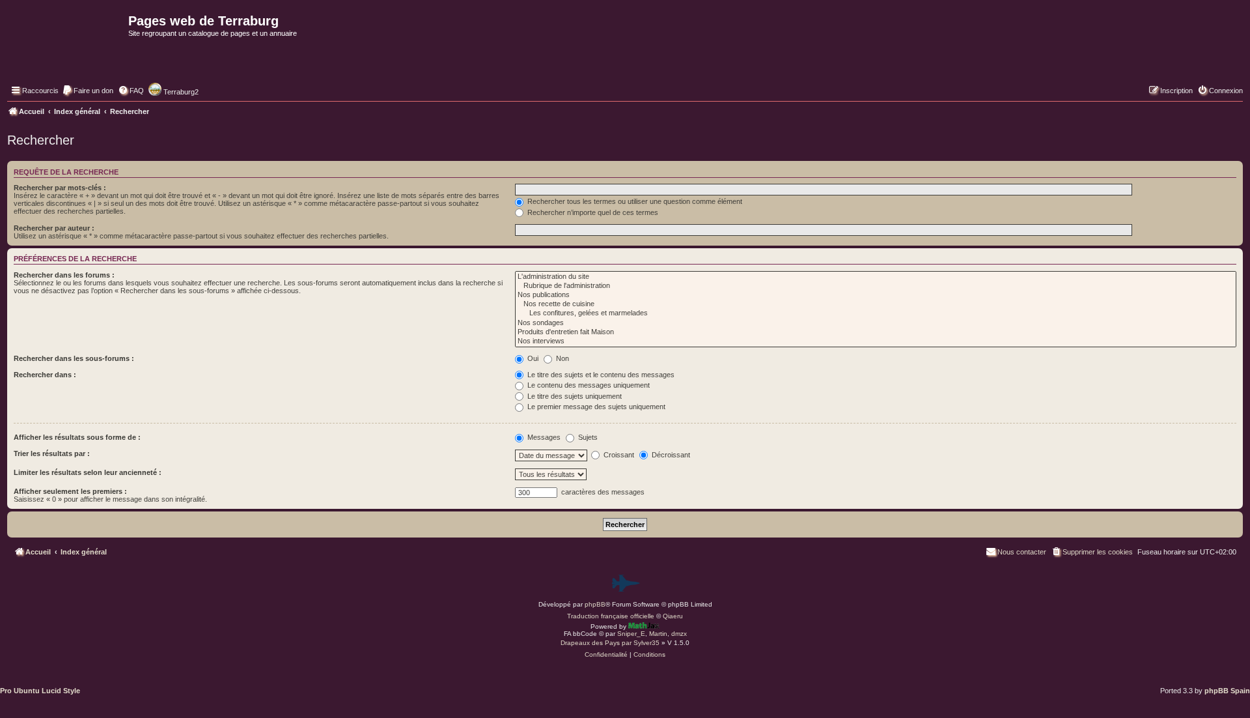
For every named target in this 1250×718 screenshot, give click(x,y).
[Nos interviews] (875, 341)
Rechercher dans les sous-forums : (74, 358)
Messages (543, 437)
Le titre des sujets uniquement (573, 396)
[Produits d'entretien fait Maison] (875, 332)
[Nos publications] (875, 295)
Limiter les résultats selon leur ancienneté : (87, 472)
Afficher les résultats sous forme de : (77, 437)
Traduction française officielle (610, 616)
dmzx (679, 633)
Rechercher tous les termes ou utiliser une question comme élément (633, 201)
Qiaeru (673, 616)
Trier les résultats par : (52, 453)
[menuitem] (87, 90)
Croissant (618, 455)
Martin (658, 633)
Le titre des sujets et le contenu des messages (599, 375)
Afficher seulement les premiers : (70, 491)
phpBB (595, 604)
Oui (531, 358)
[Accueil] (66, 49)
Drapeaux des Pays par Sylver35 (610, 642)
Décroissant (670, 455)
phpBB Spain (1227, 691)
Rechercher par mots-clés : (60, 188)
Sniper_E (631, 633)
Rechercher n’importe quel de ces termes (591, 212)
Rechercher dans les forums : (64, 275)
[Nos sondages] (875, 323)
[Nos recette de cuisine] (875, 304)
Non (561, 358)
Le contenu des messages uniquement (587, 385)
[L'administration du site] (875, 276)
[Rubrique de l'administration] (875, 286)
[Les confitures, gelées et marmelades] (875, 313)
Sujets (587, 437)
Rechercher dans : (45, 375)
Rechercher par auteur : (54, 228)
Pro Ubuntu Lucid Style (40, 691)
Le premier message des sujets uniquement (595, 406)
